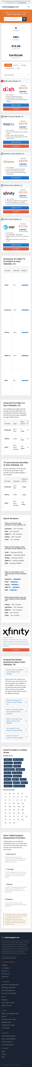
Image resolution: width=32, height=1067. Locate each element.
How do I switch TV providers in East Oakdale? (14, 737)
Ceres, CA (23, 779)
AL (5, 793)
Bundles (23, 65)
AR (18, 793)
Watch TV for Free (7, 1005)
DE (14, 796)
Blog (3, 1057)
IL (13, 800)
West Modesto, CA (19, 786)
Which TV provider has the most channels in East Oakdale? (14, 712)
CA (22, 793)
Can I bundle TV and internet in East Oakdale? (14, 729)
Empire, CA (8, 773)
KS (25, 800)
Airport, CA (7, 779)
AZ (14, 793)
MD (18, 803)
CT (9, 796)
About (3, 1051)
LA (9, 803)
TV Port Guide (5, 1028)
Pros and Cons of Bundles (9, 993)
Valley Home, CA (18, 759)
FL (22, 796)
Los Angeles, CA (6, 968)
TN (26, 816)
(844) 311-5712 (16, 208)
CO (5, 796)
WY (14, 822)
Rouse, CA (24, 783)
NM (22, 809)
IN (17, 800)
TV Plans (8, 65)
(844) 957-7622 (16, 245)
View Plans (16, 109)
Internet (15, 65)
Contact (4, 1054)
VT (14, 819)
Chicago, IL (5, 965)
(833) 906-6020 (16, 178)
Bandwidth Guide (6, 1022)
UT (9, 819)
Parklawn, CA (8, 786)
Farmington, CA (17, 773)
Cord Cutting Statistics (8, 1044)
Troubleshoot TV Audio (8, 1025)
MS (14, 806)
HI (5, 800)
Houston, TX (5, 971)
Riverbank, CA (8, 763)
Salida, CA (15, 779)
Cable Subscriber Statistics (9, 1036)
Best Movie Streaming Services (10, 984)
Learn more (23, 2)
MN (10, 806)
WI (10, 822)
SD (22, 816)
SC (18, 816)
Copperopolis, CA (9, 769)
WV (5, 822)
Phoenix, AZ (5, 976)
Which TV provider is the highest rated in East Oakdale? (14, 721)
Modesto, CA (8, 766)
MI (5, 806)
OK (23, 813)
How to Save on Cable (8, 1002)
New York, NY (5, 974)
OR (5, 816)
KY (5, 803)
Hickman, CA (8, 776)
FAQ (18, 68)
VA (18, 819)
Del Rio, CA (17, 766)
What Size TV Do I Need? (9, 1019)
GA (26, 796)
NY (5, 813)
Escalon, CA (17, 763)
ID (9, 800)
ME (14, 803)
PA (9, 816)
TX (5, 819)
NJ (18, 809)
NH (14, 809)
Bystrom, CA (8, 783)
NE (5, 809)
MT (23, 806)
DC (18, 796)
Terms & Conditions (11, 958)
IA (21, 800)
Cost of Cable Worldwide (8, 1039)
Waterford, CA (20, 769)
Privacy (3, 958)
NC (9, 813)
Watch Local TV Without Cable (10, 1013)
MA (23, 803)
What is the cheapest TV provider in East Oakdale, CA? (14, 702)
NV (9, 809)
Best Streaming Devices (8, 990)
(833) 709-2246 (16, 142)
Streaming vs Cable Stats (8, 987)
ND (14, 813)
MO (19, 806)
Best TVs (4, 1016)
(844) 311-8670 (16, 105)
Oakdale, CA (8, 759)
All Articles (4, 1000)
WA (22, 819)
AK (9, 793)
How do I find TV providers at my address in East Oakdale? (14, 672)
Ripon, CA (16, 783)
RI (13, 816)
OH (18, 813)
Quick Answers (10, 68)
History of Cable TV (7, 1042)
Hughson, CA (17, 776)
